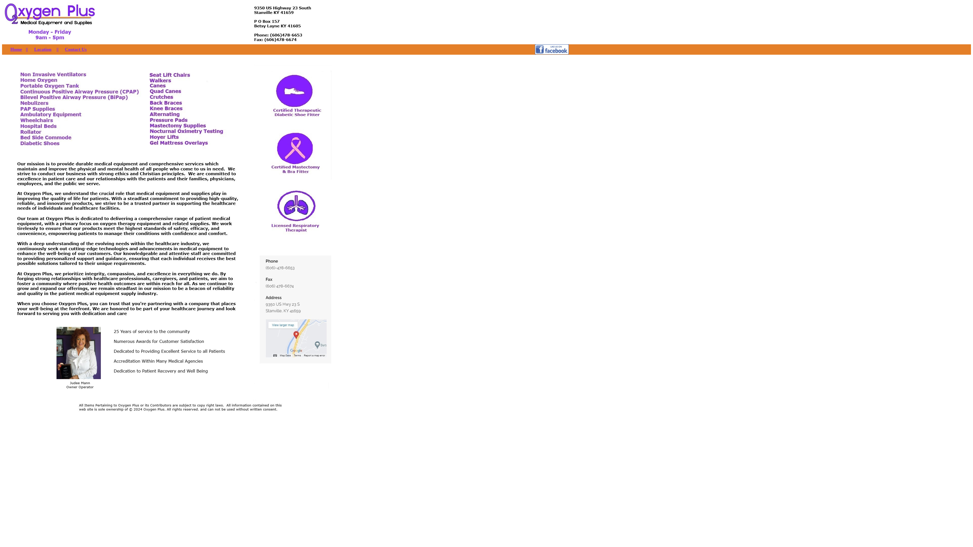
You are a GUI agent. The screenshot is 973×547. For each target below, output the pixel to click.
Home (16, 49)
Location (42, 49)
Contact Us (76, 49)
